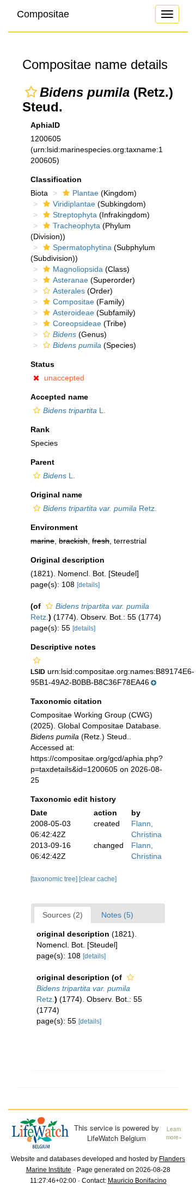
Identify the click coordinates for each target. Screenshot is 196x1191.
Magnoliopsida (78, 269)
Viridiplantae (74, 203)
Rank (40, 429)
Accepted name (59, 396)
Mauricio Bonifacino (137, 1180)
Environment (54, 527)
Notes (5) (117, 915)
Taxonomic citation (66, 701)
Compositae (43, 14)
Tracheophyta (76, 225)
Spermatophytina (82, 247)
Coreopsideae (77, 323)
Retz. (100, 508)
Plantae (85, 193)
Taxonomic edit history (73, 799)
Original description (67, 560)
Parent (42, 462)
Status (42, 364)
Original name (56, 494)
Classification (56, 179)
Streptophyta (75, 214)
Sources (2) (62, 915)
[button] (31, 91)
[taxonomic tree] (54, 879)
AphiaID (45, 125)
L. (74, 410)
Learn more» (174, 1133)
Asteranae (70, 280)
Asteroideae (73, 312)
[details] (88, 585)
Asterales (69, 290)
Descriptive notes (63, 647)
